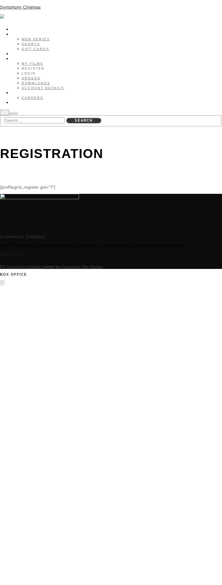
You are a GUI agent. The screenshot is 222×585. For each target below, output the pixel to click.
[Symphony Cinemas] (35, 18)
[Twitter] (7, 262)
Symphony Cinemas (20, 7)
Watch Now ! (11, 253)
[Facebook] (1, 262)
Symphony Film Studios (82, 266)
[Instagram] (4, 262)
